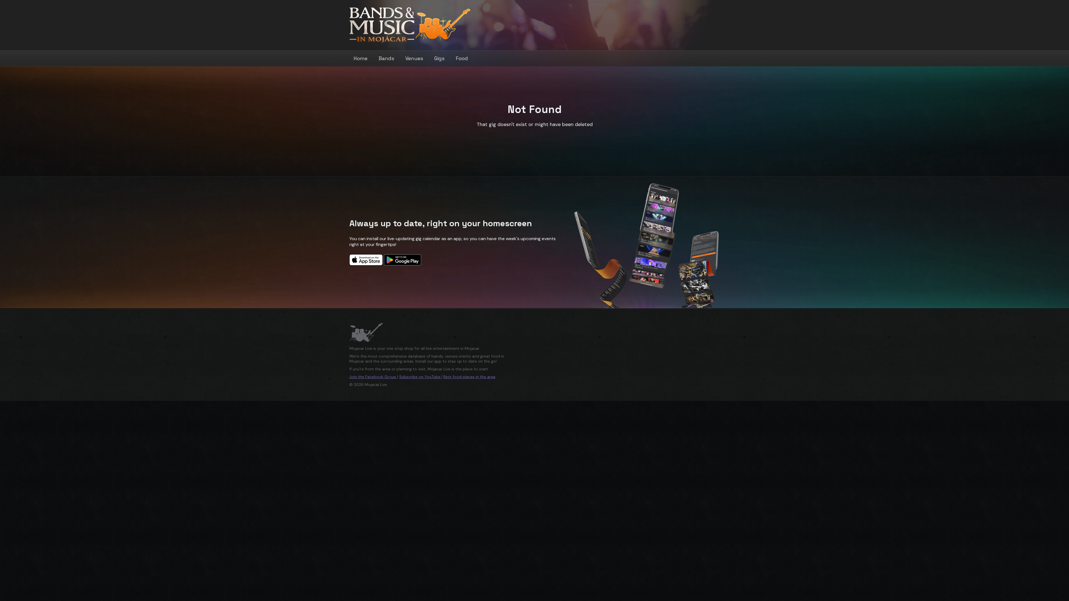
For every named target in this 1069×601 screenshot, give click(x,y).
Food (462, 58)
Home (360, 58)
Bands (386, 58)
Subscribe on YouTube (420, 376)
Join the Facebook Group (373, 376)
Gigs (439, 58)
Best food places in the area (469, 376)
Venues (414, 58)
